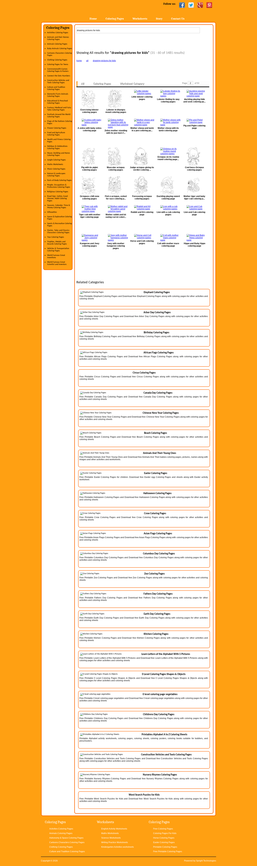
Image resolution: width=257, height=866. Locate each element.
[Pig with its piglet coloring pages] (89, 156)
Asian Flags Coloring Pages (158, 533)
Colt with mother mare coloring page (168, 244)
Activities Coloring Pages (57, 33)
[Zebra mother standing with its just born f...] (116, 123)
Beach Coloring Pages (155, 433)
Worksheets (140, 18)
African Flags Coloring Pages (159, 352)
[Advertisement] (144, 41)
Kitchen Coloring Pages (156, 634)
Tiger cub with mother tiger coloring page (89, 215)
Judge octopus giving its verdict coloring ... (142, 168)
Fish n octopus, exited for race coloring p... (116, 197)
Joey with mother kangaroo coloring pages (116, 246)
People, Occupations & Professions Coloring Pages (58, 186)
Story (159, 18)
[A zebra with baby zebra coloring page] (89, 122)
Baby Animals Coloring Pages (59, 49)
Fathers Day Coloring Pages (158, 594)
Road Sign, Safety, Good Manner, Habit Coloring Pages (57, 198)
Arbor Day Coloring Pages (157, 312)
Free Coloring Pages (163, 829)
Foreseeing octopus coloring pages (142, 197)
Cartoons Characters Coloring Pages (66, 842)
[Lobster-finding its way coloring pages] (168, 93)
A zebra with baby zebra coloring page (89, 129)
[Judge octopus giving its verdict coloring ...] (142, 156)
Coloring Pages (115, 18)
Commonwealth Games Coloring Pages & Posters (58, 70)
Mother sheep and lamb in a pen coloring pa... (142, 129)
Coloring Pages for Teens (57, 64)
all (87, 60)
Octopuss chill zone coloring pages (89, 197)
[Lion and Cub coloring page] (194, 207)
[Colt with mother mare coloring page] (168, 237)
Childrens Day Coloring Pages (158, 714)
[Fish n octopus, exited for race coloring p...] (116, 185)
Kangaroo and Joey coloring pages (89, 244)
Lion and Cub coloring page (194, 213)
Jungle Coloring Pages (56, 160)
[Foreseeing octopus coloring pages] (142, 185)
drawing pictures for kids (104, 60)
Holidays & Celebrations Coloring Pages (57, 147)
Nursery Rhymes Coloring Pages (160, 775)
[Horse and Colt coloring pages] (142, 236)
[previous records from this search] (202, 83)
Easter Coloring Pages (155, 473)
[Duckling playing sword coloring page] (168, 185)
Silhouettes (52, 212)
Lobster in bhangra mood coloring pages (115, 111)
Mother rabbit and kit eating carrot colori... (116, 215)
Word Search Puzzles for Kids (144, 795)
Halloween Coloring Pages (157, 493)
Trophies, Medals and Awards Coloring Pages (57, 243)
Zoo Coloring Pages (154, 574)
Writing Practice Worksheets (114, 842)
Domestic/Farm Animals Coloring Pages (57, 95)
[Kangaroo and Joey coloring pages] (89, 237)
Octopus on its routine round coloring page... (168, 158)
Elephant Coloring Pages (157, 292)
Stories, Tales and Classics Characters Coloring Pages (58, 231)
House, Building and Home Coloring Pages (58, 154)
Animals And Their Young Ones (159, 453)
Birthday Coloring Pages (156, 332)
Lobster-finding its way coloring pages (168, 100)
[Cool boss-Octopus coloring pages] (194, 156)
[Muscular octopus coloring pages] (116, 156)
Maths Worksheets (55, 164)
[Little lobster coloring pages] (142, 92)
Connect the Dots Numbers (58, 76)
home (79, 60)
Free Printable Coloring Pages (167, 851)
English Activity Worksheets (114, 829)
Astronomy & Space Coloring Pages (66, 838)
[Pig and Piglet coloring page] (194, 121)
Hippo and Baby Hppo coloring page (194, 244)
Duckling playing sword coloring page (168, 197)
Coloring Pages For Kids (164, 833)
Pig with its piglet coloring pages (89, 168)
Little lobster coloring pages (141, 98)
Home (68, 10)
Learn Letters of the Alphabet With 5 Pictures (165, 654)
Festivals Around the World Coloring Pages (58, 115)
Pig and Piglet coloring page (194, 126)
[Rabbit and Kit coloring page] (142, 207)
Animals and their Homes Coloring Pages (58, 38)
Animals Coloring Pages (57, 44)
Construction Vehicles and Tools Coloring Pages (58, 81)
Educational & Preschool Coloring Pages (57, 102)
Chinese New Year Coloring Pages (161, 413)
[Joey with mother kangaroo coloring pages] (116, 237)
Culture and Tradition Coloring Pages (56, 88)
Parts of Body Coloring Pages (59, 180)
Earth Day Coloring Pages (157, 614)
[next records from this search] (207, 83)
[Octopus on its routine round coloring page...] (168, 151)
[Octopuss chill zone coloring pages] (89, 185)
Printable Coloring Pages (165, 847)
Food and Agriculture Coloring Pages (56, 134)
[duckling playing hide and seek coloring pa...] (194, 93)
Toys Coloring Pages (55, 237)
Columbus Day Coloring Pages (159, 553)
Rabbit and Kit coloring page (142, 213)
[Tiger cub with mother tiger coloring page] (89, 209)
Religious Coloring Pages (57, 192)
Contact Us (177, 18)
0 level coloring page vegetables (160, 694)
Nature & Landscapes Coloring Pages (56, 175)
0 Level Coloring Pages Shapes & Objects (163, 674)
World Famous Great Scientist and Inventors (57, 263)
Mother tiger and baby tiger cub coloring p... (194, 197)
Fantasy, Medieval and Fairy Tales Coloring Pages (59, 109)
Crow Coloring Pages (155, 513)
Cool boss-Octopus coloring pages (194, 168)
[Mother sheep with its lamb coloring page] (168, 122)
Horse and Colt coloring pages (142, 242)
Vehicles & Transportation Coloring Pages (58, 249)
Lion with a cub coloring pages (168, 213)
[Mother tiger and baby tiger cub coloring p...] (194, 185)
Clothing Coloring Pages (57, 60)
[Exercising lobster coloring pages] (89, 99)
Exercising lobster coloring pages (89, 111)
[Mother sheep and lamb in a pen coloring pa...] (142, 122)
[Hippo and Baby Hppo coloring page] (194, 237)
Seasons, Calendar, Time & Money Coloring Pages (58, 206)
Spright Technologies (206, 861)
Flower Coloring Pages (56, 128)
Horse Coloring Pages (163, 838)
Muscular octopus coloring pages (116, 168)
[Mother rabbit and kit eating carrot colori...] (116, 209)
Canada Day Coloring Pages (158, 393)
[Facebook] (182, 5)
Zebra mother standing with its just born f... (116, 131)
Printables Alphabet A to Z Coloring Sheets (164, 734)
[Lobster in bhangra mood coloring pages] (116, 99)
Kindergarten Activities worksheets (117, 847)
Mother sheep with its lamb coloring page (168, 129)
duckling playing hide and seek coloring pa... (194, 100)
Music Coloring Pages (56, 169)
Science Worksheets (111, 838)
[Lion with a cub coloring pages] (168, 207)
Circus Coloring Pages (144, 373)
